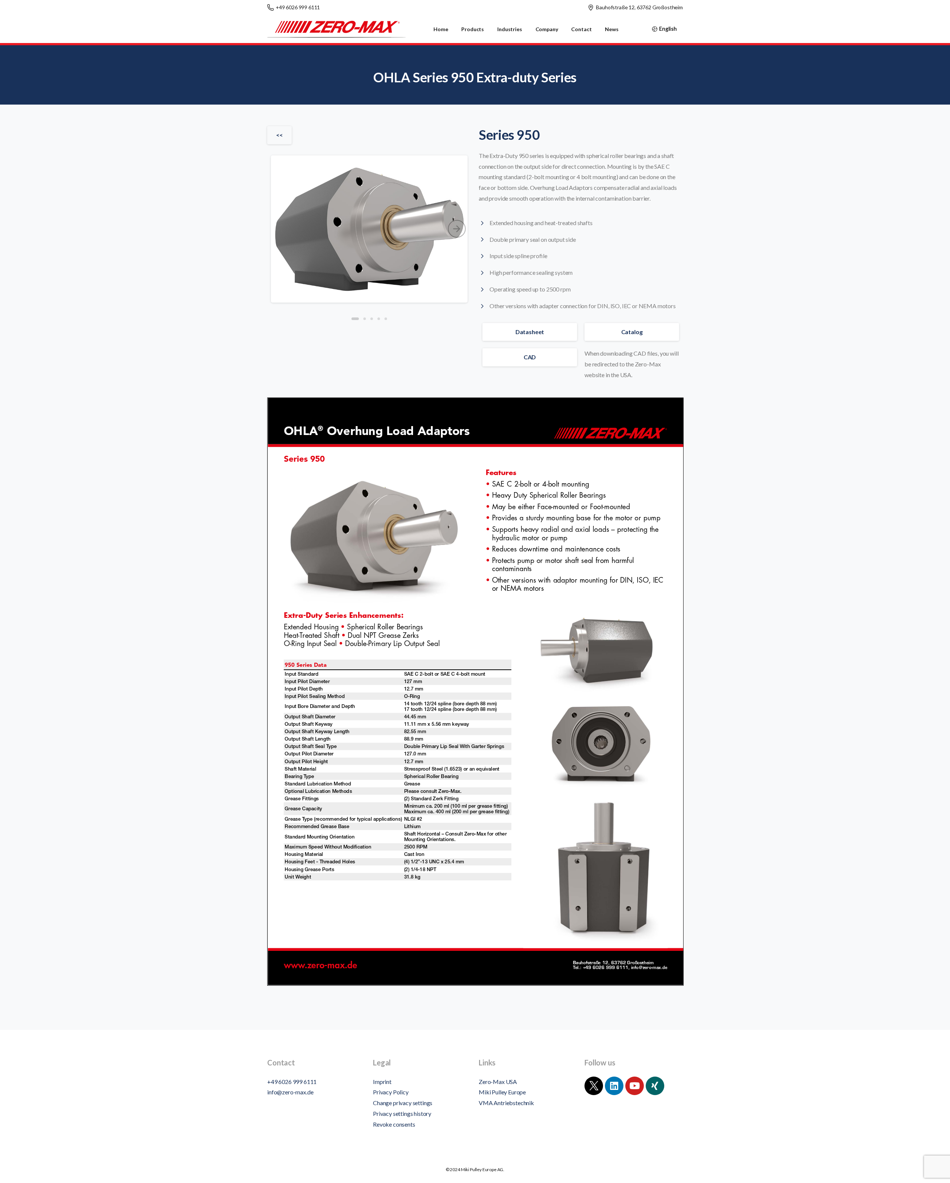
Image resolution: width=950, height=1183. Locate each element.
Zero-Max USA (498, 1081)
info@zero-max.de (290, 1091)
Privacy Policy (391, 1091)
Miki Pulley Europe (502, 1091)
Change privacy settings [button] (402, 1102)
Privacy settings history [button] (402, 1113)
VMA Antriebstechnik (506, 1102)
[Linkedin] (614, 1086)
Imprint (382, 1081)
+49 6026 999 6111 (298, 7)
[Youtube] (634, 1086)
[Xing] (655, 1086)
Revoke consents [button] (394, 1124)
